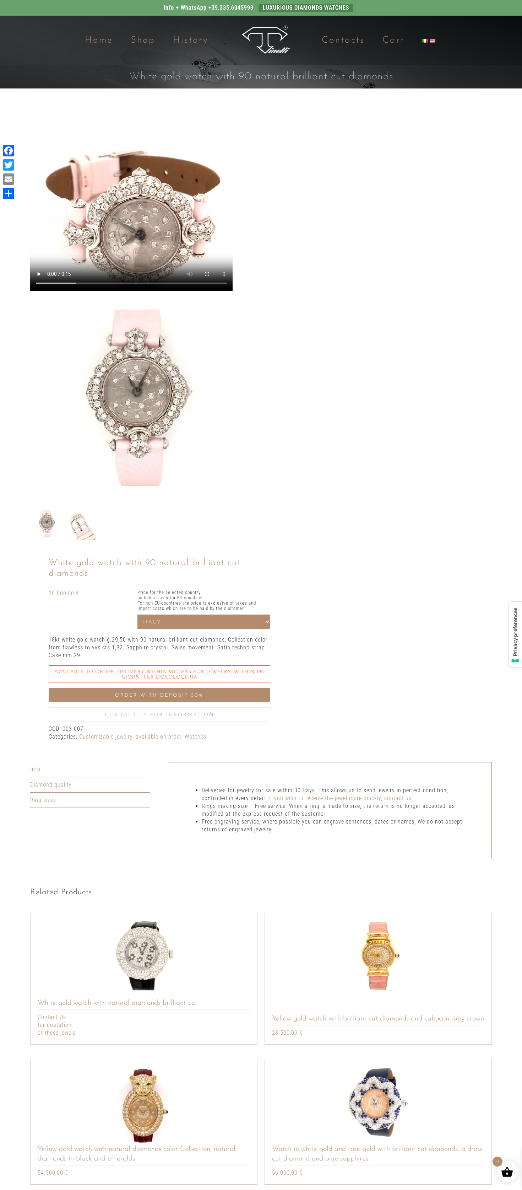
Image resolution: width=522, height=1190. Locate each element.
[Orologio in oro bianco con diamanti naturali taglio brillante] (144, 955)
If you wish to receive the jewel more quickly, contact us (340, 798)
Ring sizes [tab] (43, 800)
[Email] (8, 179)
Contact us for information (159, 715)
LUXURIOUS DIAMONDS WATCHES (306, 7)
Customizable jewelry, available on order (130, 736)
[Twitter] (8, 165)
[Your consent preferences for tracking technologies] (515, 635)
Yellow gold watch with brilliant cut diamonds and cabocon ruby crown (378, 1018)
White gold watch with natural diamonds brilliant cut (117, 1003)
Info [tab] (35, 769)
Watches (195, 736)
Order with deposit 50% (159, 695)
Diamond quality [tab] (51, 784)
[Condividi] (8, 193)
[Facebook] (8, 151)
